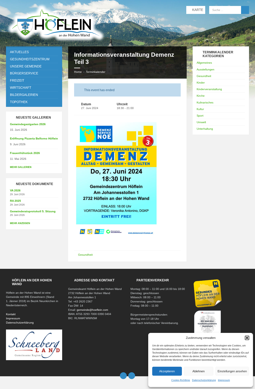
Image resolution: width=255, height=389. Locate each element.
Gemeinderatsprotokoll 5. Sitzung (33, 211)
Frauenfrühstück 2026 (25, 153)
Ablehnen (198, 371)
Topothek (19, 102)
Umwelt (201, 122)
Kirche (201, 95)
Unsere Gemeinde (26, 66)
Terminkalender (95, 71)
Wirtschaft (20, 87)
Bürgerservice (24, 73)
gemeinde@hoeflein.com (92, 309)
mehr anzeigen (20, 223)
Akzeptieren (167, 371)
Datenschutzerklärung (204, 380)
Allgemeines (204, 62)
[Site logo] (56, 41)
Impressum (224, 380)
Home (78, 71)
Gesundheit (85, 254)
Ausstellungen (205, 69)
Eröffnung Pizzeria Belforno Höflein (34, 138)
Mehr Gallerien (20, 167)
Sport (200, 115)
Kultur (200, 109)
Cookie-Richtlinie (180, 380)
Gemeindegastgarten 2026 (28, 124)
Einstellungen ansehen (232, 371)
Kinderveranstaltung (209, 89)
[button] (247, 338)
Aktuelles (19, 52)
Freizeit (17, 80)
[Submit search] (245, 10)
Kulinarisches (205, 102)
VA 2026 (15, 190)
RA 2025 (15, 200)
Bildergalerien (24, 95)
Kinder (201, 82)
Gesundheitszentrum (29, 59)
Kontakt (11, 314)
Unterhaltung (205, 128)
